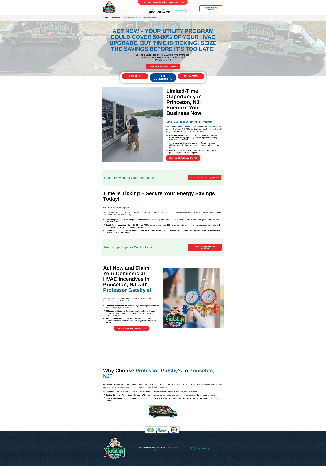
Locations (116, 18)
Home (105, 18)
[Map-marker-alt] (208, 448)
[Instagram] (177, 10)
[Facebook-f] (172, 10)
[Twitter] (181, 10)
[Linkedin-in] (185, 10)
